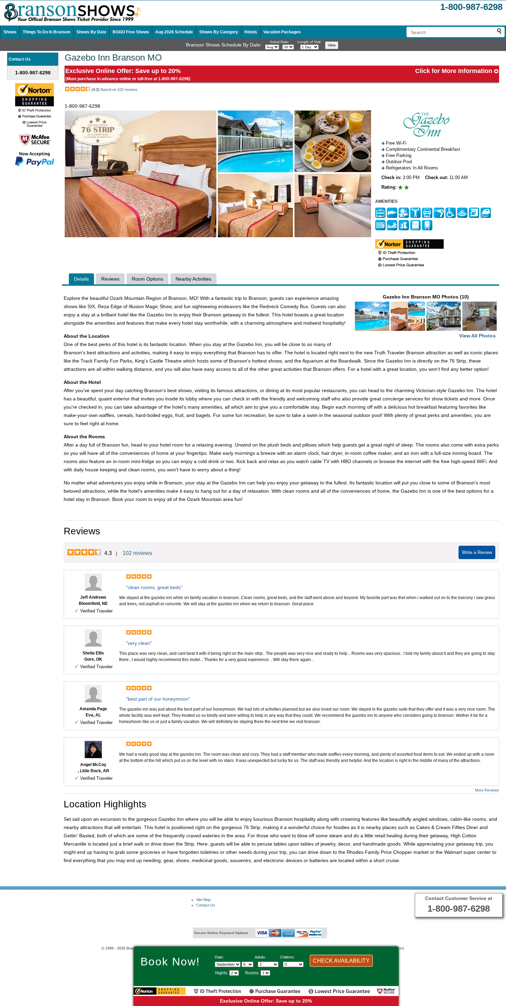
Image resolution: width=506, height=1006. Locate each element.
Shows (10, 32)
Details (81, 279)
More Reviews (487, 790)
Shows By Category (218, 32)
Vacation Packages (282, 32)
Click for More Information (454, 70)
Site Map (203, 900)
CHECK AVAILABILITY (341, 961)
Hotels (250, 32)
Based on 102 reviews (119, 89)
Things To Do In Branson (46, 32)
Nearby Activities (193, 279)
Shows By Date (91, 32)
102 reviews (137, 553)
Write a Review (477, 552)
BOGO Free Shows (131, 32)
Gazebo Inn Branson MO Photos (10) (439, 316)
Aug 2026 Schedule (174, 32)
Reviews (110, 279)
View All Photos (477, 335)
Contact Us (205, 905)
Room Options (147, 279)
